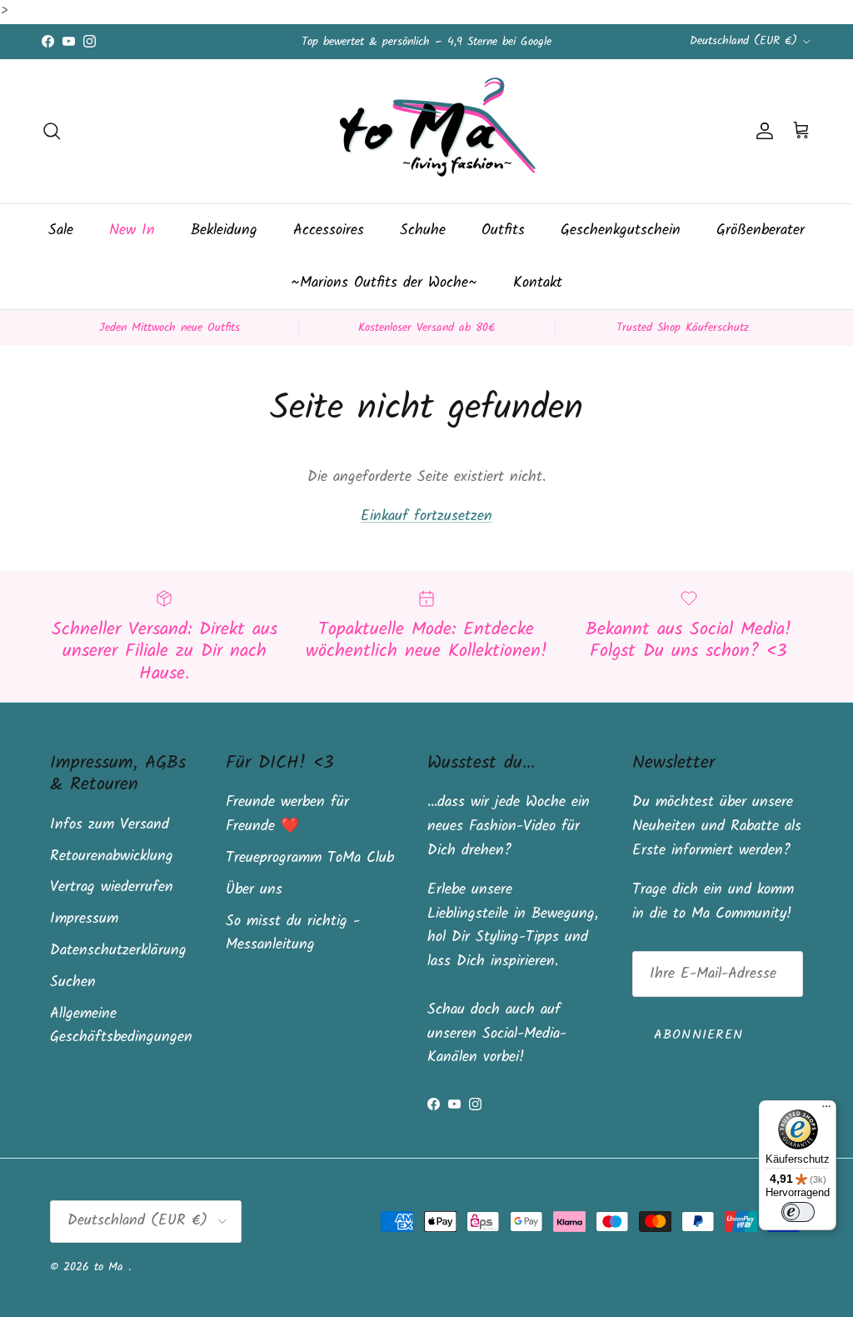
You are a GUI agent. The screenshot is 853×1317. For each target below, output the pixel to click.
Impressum (84, 919)
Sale (60, 230)
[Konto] (761, 131)
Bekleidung (224, 230)
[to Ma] (426, 131)
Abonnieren (699, 1034)
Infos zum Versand (109, 825)
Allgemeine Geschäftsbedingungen (121, 1026)
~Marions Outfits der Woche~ (384, 283)
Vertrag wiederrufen (111, 887)
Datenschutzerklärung (118, 951)
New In (132, 230)
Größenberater (760, 230)
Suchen (73, 982)
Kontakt (537, 283)
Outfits (503, 230)
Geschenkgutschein (621, 230)
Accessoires (328, 230)
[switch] (798, 1212)
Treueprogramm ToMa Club (310, 858)
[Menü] (826, 1110)
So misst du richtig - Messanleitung (293, 933)
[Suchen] (52, 131)
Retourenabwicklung (111, 856)
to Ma (111, 1267)
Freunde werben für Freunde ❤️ (287, 814)
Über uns (254, 890)
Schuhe (423, 230)
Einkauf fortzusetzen (426, 516)
